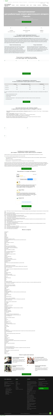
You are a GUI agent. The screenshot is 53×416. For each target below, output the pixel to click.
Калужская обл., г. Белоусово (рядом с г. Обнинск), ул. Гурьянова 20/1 (17, 2)
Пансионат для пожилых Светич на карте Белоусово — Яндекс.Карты (26, 203)
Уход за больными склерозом (31, 403)
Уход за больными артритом (31, 400)
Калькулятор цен (26, 101)
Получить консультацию (45, 5)
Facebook (6, 1)
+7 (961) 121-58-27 (2, 415)
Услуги (17, 382)
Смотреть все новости (26, 374)
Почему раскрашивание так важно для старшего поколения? (18, 358)
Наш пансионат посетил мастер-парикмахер (17, 366)
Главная (17, 381)
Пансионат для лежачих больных (32, 385)
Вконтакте (6, 0)
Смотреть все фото (26, 73)
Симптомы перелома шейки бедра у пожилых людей (40, 366)
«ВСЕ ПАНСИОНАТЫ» (45, 413)
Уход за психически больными (31, 398)
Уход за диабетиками (30, 399)
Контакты (17, 388)
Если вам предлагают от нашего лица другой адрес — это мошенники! (38, 2)
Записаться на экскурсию (26, 145)
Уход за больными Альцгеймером (32, 382)
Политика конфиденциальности (25, 413)
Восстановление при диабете (39, 357)
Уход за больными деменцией (31, 381)
